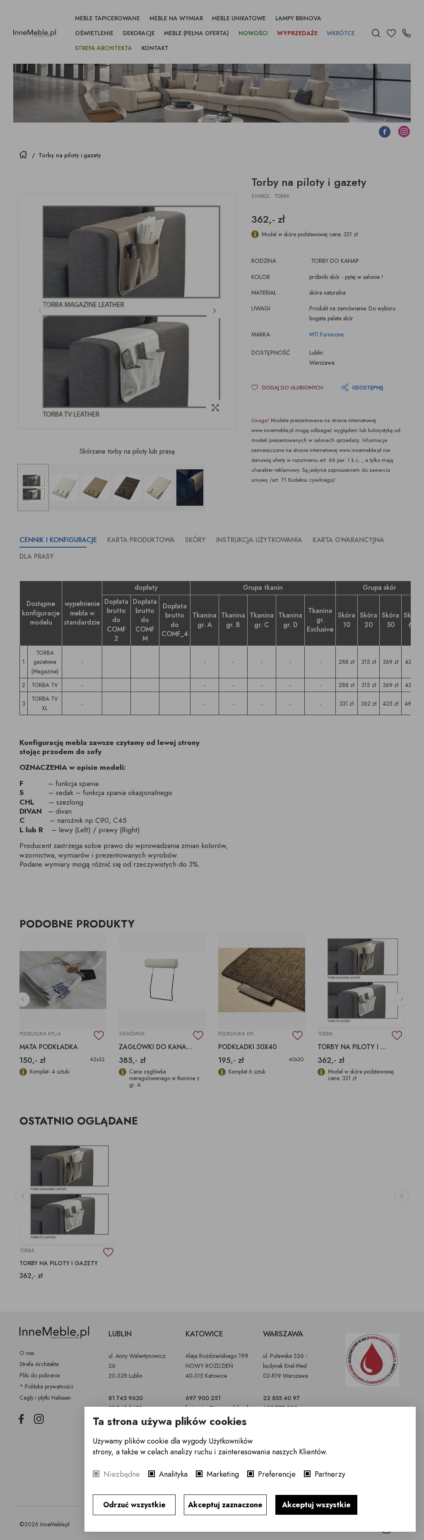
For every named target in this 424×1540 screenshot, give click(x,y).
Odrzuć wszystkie (134, 1504)
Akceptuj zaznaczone (225, 1504)
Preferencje (277, 1474)
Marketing (223, 1474)
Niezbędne (122, 1474)
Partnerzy (330, 1474)
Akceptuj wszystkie (316, 1504)
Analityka (173, 1474)
